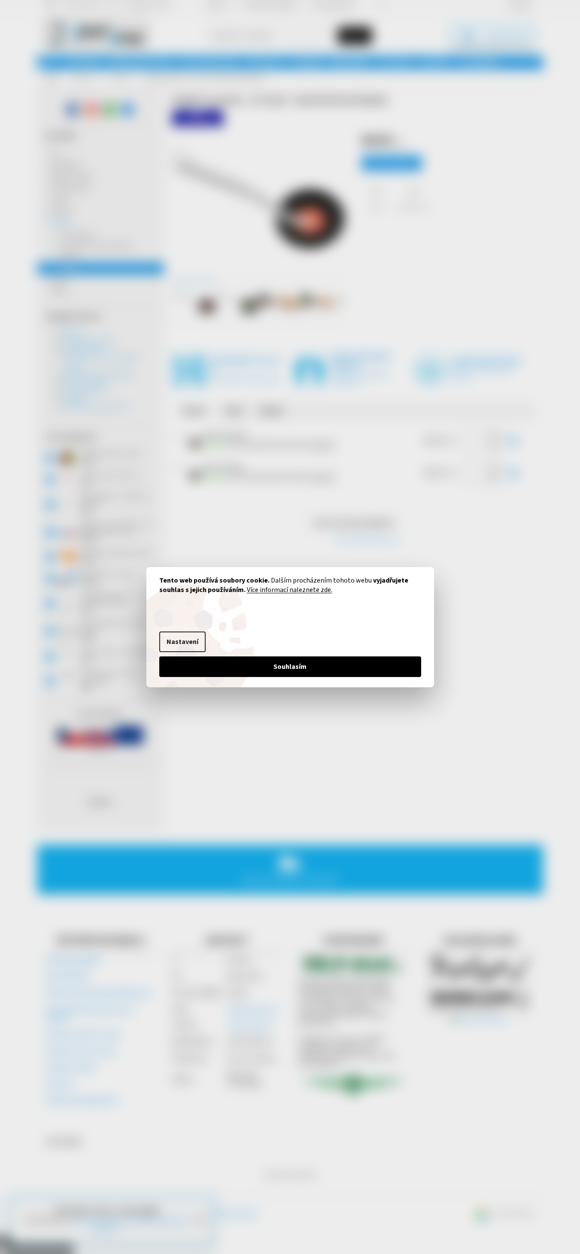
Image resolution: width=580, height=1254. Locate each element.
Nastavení (182, 642)
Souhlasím (290, 666)
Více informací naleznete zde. (289, 590)
